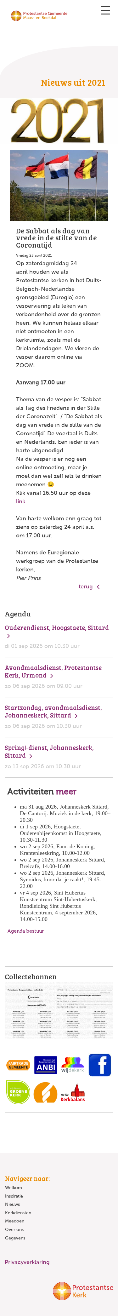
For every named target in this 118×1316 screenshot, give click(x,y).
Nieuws (12, 1204)
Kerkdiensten (18, 1213)
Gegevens (15, 1238)
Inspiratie (14, 1196)
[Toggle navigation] (105, 10)
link (20, 502)
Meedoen (14, 1221)
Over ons (14, 1229)
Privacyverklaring (27, 1262)
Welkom (13, 1188)
